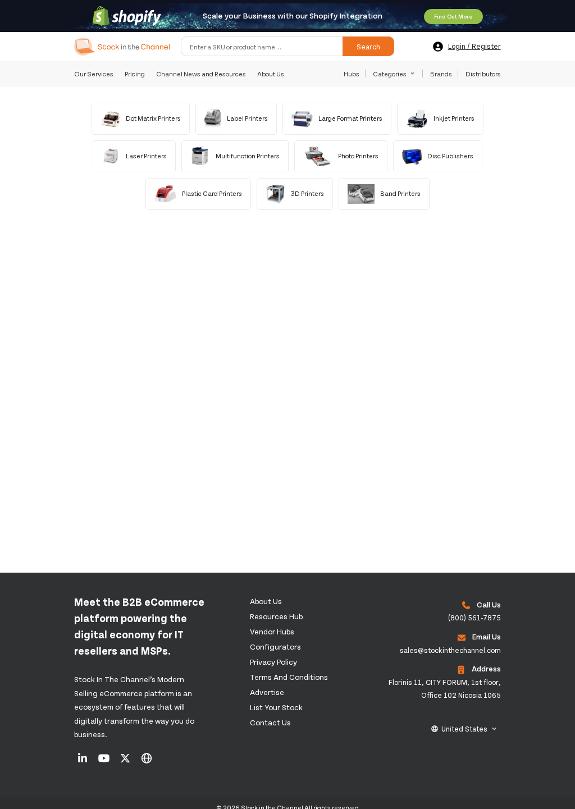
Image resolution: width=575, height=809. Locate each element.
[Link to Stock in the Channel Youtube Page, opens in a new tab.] (104, 761)
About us (266, 601)
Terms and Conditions (289, 677)
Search (368, 46)
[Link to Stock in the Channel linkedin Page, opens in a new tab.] (83, 761)
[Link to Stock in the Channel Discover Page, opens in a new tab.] (146, 761)
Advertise (267, 692)
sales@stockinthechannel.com (450, 650)
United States (464, 728)
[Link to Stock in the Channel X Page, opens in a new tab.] (126, 761)
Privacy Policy (273, 661)
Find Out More (453, 16)
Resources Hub (276, 616)
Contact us (270, 722)
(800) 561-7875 (474, 617)
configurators (275, 646)
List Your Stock (276, 707)
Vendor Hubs (272, 631)
